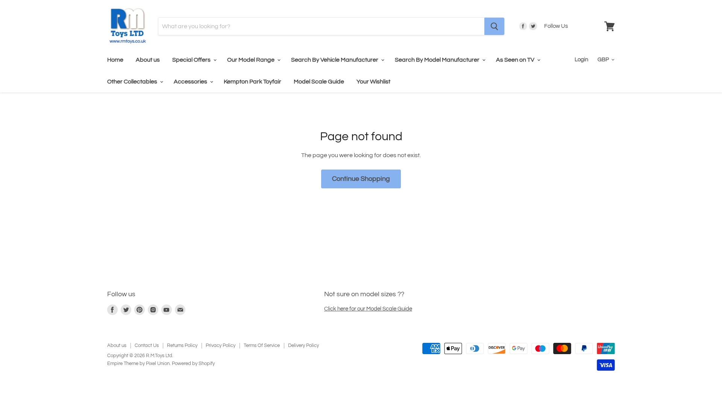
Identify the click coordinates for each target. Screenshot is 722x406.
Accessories (191, 82)
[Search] (494, 26)
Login (581, 59)
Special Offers (192, 60)
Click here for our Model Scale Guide (368, 309)
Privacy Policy (220, 345)
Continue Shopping (361, 178)
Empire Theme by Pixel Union (138, 363)
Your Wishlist (373, 82)
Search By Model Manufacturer (438, 60)
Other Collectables (132, 82)
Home (115, 60)
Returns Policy (182, 345)
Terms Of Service (262, 345)
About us (148, 60)
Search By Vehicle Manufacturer (335, 60)
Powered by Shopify (193, 363)
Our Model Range (251, 60)
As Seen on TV (515, 60)
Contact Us (147, 345)
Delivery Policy (303, 345)
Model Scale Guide (319, 82)
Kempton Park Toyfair (252, 82)
